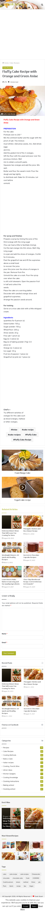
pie (39, 882)
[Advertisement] (22, 34)
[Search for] (42, 5)
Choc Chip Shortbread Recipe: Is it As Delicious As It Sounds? (32, 581)
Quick (11, 886)
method (25, 882)
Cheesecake (36, 874)
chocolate (6, 878)
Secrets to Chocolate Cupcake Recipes (31, 556)
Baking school (8, 785)
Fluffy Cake (31, 434)
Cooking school (9, 789)
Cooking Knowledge (10, 777)
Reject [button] (34, 906)
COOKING (36, 878)
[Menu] (3, 5)
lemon (18, 882)
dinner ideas (7, 770)
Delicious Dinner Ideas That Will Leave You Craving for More (10, 533)
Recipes (6, 748)
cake (4, 874)
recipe (18, 886)
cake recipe (28, 429)
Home (6, 63)
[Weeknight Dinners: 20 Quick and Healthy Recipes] (12, 547)
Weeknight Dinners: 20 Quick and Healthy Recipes (10, 557)
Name (4, 634)
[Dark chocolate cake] (22, 846)
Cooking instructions (11, 781)
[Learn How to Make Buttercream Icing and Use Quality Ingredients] (12, 571)
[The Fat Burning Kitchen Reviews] (8, 845)
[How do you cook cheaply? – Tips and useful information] (22, 856)
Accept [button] (25, 906)
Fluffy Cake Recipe (22, 439)
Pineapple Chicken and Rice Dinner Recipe (31, 530)
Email (4, 642)
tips (25, 886)
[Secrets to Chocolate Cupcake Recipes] (33, 547)
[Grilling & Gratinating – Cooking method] (36, 856)
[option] (11, 818)
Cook (27, 878)
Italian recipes (8, 762)
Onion (33, 882)
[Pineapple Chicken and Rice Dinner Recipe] (33, 521)
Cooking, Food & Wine (11, 766)
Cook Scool (39, 896)
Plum (4, 886)
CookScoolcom (8, 882)
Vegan (31, 886)
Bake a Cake (8, 759)
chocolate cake (18, 878)
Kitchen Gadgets (9, 774)
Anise (14, 429)
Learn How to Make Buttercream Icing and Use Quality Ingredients (11, 581)
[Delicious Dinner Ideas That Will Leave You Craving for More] (12, 522)
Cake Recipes (15, 63)
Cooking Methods (9, 755)
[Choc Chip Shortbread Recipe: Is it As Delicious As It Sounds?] (33, 571)
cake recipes (15, 434)
